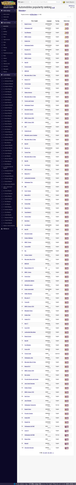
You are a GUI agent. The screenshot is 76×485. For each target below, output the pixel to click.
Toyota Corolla (28, 66)
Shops (4, 55)
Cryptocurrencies (6, 39)
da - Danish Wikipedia (7, 94)
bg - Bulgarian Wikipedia (8, 86)
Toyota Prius (27, 152)
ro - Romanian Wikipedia (8, 178)
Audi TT (26, 323)
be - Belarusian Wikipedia (8, 83)
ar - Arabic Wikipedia (7, 78)
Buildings (5, 31)
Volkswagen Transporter (30, 405)
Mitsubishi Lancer (29, 285)
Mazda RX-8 (27, 366)
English (22, 2)
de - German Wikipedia (7, 97)
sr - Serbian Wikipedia (7, 196)
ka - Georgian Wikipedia (7, 148)
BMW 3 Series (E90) (29, 118)
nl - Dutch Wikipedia (7, 164)
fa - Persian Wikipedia (7, 115)
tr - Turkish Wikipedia (7, 206)
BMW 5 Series (28, 58)
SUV (26, 126)
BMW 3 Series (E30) (29, 370)
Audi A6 (26, 161)
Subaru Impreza (28, 92)
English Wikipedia (70, 2)
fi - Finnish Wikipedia (7, 118)
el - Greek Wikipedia (7, 99)
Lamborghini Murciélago (30, 332)
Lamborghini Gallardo (29, 280)
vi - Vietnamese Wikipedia (8, 217)
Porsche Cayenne (29, 413)
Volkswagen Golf (28, 28)
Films (4, 45)
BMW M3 (27, 71)
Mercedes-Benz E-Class (30, 96)
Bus (25, 251)
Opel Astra (27, 221)
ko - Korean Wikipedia (7, 153)
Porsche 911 (28, 49)
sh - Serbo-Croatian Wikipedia (9, 184)
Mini (25, 186)
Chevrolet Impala (28, 233)
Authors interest (6, 14)
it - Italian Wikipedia (7, 142)
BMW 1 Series (28, 272)
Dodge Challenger (29, 238)
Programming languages (8, 53)
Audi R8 (26, 229)
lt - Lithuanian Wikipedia (7, 158)
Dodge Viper (27, 315)
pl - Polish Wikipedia (7, 173)
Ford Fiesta (27, 165)
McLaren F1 (27, 298)
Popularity (5, 19)
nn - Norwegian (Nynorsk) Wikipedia (8, 167)
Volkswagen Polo (29, 182)
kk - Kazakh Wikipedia (7, 150)
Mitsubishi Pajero (29, 310)
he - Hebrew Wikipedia (7, 126)
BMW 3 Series (28, 37)
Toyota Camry (28, 199)
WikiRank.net (72, 6)
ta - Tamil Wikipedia (7, 201)
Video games (5, 69)
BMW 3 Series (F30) (29, 392)
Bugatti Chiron (28, 409)
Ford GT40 (27, 328)
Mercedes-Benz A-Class (30, 362)
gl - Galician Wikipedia (7, 123)
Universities (5, 66)
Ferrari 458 (27, 349)
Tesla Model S (28, 212)
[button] (67, 17)
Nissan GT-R (27, 79)
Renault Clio (27, 422)
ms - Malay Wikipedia (7, 161)
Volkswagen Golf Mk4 (30, 435)
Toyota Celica (28, 216)
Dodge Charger (28, 388)
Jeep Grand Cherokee (30, 383)
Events (4, 42)
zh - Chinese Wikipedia (7, 223)
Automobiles (5, 26)
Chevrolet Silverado (29, 447)
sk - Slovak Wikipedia (7, 190)
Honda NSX (27, 417)
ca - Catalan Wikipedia (7, 89)
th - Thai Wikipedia (6, 204)
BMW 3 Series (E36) (29, 306)
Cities (4, 36)
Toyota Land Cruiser (29, 101)
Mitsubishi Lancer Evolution (31, 135)
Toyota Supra (28, 84)
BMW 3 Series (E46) (29, 122)
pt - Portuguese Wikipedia (8, 176)
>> (53, 453)
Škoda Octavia (28, 336)
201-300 (50, 453)
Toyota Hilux (27, 203)
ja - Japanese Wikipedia (7, 145)
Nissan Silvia (27, 439)
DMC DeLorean (28, 169)
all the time (33, 14)
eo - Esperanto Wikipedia (8, 105)
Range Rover (28, 208)
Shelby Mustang (28, 293)
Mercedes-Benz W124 (30, 259)
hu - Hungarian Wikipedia (8, 134)
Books (4, 28)
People (4, 50)
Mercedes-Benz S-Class (30, 139)
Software (5, 58)
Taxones (5, 61)
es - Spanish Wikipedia (7, 107)
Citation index (6, 16)
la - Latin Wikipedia (7, 156)
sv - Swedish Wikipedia (7, 198)
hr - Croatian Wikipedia (7, 131)
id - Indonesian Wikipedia (8, 140)
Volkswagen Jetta (29, 358)
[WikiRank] (8, 3)
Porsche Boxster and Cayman (31, 379)
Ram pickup (27, 375)
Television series (6, 63)
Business (5, 34)
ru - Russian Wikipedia (7, 181)
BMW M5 (27, 263)
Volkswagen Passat (29, 105)
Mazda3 (26, 443)
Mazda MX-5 (28, 195)
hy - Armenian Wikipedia (7, 137)
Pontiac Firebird (28, 255)
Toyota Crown (28, 353)
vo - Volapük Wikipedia (7, 220)
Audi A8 (26, 340)
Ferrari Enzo (27, 276)
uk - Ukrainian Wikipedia (8, 209)
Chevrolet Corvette (29, 114)
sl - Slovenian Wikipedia (7, 193)
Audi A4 (26, 62)
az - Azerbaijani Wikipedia (8, 81)
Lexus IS (27, 430)
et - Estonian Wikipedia (7, 110)
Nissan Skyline (28, 54)
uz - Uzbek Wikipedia (7, 214)
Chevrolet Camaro (29, 109)
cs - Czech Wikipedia (7, 91)
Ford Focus (27, 88)
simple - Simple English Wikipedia (7, 187)
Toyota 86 (27, 302)
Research (58, 2)
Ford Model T (28, 225)
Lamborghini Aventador (30, 178)
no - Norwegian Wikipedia (8, 170)
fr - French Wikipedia (7, 121)
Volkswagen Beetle (29, 45)
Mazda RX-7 (27, 173)
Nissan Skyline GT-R (29, 268)
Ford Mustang (28, 32)
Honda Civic (27, 41)
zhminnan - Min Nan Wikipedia (9, 225)
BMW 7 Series (28, 242)
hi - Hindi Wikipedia (7, 129)
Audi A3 (26, 144)
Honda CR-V (27, 319)
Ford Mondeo (28, 345)
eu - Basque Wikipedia (7, 113)
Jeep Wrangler (28, 400)
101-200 (45, 453)
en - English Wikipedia (7, 102)
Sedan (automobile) (29, 289)
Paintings (5, 47)
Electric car (27, 148)
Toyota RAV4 (28, 246)
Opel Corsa (27, 396)
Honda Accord (28, 131)
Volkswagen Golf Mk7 (30, 426)
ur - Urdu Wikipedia (7, 212)
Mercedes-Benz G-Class (30, 156)
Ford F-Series (28, 191)
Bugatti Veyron (28, 24)
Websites (5, 71)
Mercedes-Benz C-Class (30, 75)
